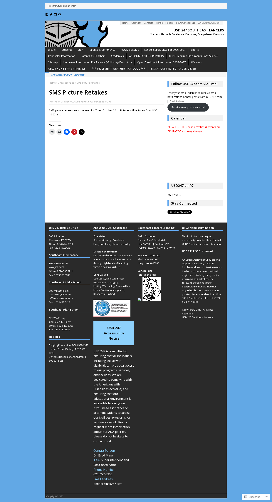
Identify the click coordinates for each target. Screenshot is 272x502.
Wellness (196, 62)
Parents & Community (102, 49)
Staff (80, 49)
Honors (169, 22)
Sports (195, 49)
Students (67, 49)
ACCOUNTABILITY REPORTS (146, 56)
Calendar (136, 22)
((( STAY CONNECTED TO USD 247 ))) (173, 68)
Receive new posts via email (188, 107)
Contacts (148, 22)
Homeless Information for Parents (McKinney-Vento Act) (97, 62)
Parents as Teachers (93, 56)
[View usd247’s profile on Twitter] (51, 14)
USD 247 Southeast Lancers (197, 317)
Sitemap (53, 62)
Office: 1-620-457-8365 (61, 325)
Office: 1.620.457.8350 (61, 244)
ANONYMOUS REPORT (209, 22)
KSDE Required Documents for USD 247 (193, 56)
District (52, 49)
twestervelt (87, 101)
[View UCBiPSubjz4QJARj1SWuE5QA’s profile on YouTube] (59, 14)
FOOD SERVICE (130, 49)
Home (125, 22)
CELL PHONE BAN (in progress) (67, 68)
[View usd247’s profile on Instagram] (55, 14)
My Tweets (174, 194)
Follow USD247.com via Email (194, 84)
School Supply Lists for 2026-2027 (165, 49)
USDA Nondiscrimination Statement (201, 244)
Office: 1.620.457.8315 (61, 298)
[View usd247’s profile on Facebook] (46, 14)
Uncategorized (103, 101)
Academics (117, 56)
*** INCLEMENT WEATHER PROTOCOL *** (118, 68)
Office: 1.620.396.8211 (61, 271)
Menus (159, 22)
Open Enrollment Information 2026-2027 (161, 62)
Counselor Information (61, 56)
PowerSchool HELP (186, 22)
